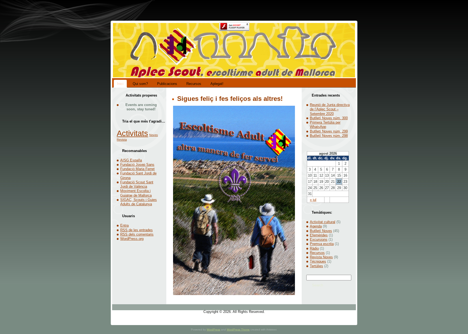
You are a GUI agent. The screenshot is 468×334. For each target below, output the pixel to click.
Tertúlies (316, 266)
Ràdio (314, 248)
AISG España (131, 160)
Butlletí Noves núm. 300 (329, 118)
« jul (313, 200)
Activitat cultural (322, 222)
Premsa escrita (322, 244)
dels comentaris (137, 234)
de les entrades (136, 230)
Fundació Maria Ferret (137, 169)
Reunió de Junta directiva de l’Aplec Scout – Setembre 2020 (330, 109)
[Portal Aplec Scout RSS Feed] (118, 314)
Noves (153, 135)
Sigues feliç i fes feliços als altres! (229, 98)
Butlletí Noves (321, 231)
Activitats (132, 133)
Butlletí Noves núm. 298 (329, 136)
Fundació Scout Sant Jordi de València (136, 184)
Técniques (318, 261)
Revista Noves (321, 257)
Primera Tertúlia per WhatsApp (325, 124)
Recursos (317, 253)
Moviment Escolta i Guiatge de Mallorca (136, 193)
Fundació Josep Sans (137, 165)
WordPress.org (132, 239)
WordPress (213, 329)
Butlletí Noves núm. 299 (329, 131)
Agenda (316, 226)
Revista (122, 139)
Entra (124, 225)
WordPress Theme (238, 329)
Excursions (318, 239)
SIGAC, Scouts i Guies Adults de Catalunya (138, 202)
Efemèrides (319, 235)
